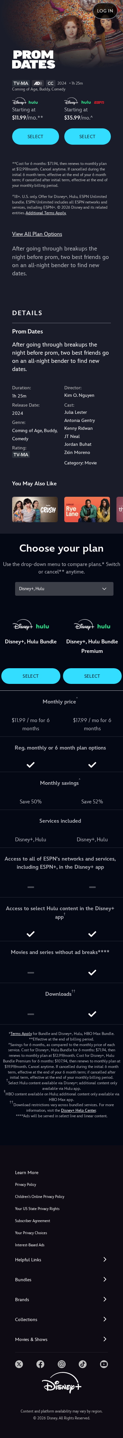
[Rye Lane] (87, 509)
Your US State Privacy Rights (37, 1209)
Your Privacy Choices (31, 1233)
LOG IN (105, 10)
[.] (19, 1364)
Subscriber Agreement (32, 1221)
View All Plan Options (37, 234)
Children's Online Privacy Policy (39, 1197)
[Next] (111, 508)
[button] (61, 1259)
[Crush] (35, 509)
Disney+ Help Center (78, 1110)
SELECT (36, 136)
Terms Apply (21, 1033)
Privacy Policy (25, 1185)
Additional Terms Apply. (46, 213)
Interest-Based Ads (29, 1245)
